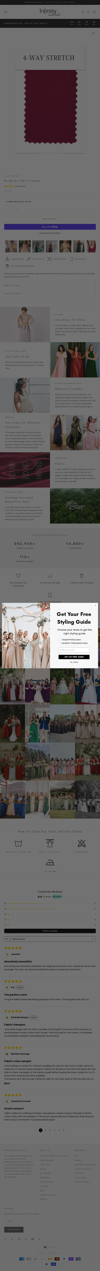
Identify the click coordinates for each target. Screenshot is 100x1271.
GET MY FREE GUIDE (74, 656)
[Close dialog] (95, 605)
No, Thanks (74, 662)
